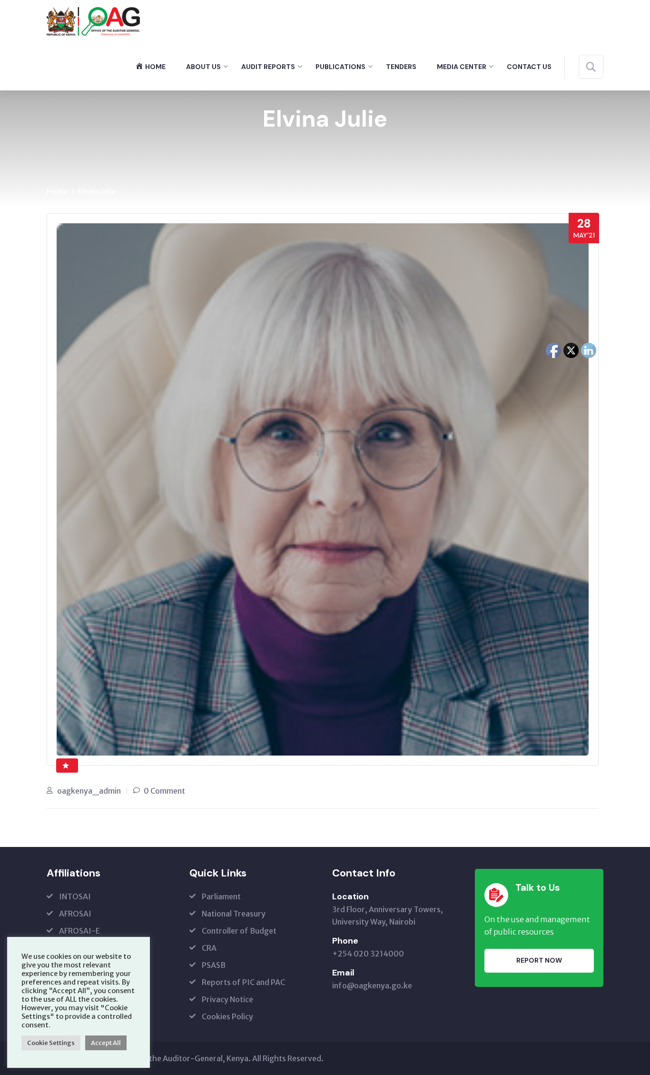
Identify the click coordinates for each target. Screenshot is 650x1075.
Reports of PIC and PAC (243, 982)
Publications (340, 66)
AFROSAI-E (79, 931)
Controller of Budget (239, 931)
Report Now (539, 960)
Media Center (461, 66)
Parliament (221, 896)
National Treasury (234, 913)
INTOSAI (75, 896)
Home (57, 191)
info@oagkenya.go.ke (372, 985)
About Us (203, 66)
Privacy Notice (227, 999)
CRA (209, 948)
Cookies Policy (227, 1016)
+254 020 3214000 (368, 953)
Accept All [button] (106, 1043)
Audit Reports (268, 66)
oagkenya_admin (89, 791)
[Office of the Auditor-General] (93, 20)
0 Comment (164, 791)
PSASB (214, 965)
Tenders (401, 66)
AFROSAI (75, 913)
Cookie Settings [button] (51, 1043)
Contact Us (529, 66)
